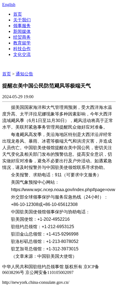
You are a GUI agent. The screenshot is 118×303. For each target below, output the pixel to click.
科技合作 (22, 48)
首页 (17, 14)
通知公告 (24, 74)
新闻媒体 (22, 31)
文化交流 (22, 54)
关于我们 (22, 20)
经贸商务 (22, 37)
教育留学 (22, 43)
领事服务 (22, 25)
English (8, 4)
